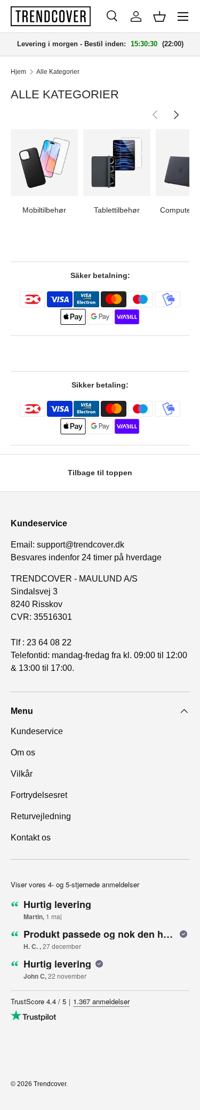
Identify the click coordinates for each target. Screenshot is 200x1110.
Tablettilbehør (117, 210)
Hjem (18, 72)
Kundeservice (37, 731)
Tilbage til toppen (100, 472)
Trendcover (50, 1084)
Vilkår (22, 773)
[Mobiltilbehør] (44, 162)
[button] (159, 16)
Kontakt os (31, 837)
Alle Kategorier (57, 72)
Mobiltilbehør (44, 210)
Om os (23, 752)
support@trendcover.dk (80, 544)
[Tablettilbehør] (116, 162)
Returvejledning (41, 816)
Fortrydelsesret (39, 795)
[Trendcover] (51, 16)
